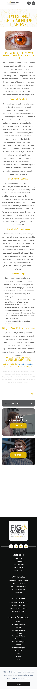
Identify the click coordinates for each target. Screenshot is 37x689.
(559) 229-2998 (20, 611)
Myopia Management (18, 586)
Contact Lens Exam (18, 583)
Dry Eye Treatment (18, 589)
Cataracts (18, 592)
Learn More (18, 426)
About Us (18, 559)
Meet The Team (18, 564)
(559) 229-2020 (21, 608)
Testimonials (18, 567)
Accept (18, 684)
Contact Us (18, 455)
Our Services (18, 562)
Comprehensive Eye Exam (18, 580)
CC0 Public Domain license (25, 364)
